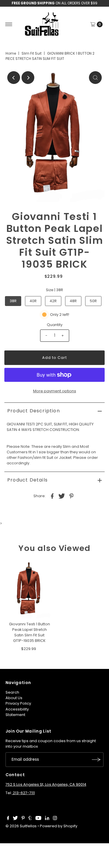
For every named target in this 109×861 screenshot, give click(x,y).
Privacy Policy (18, 703)
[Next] (28, 77)
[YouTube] (38, 819)
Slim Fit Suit (32, 53)
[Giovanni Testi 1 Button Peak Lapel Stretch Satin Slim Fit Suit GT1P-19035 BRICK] (29, 590)
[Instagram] (55, 819)
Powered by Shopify (58, 826)
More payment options (54, 391)
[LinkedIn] (47, 819)
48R (73, 300)
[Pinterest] (23, 819)
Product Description (33, 410)
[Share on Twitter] (62, 496)
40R (33, 300)
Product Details (27, 480)
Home (11, 53)
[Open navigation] (8, 24)
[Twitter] (15, 819)
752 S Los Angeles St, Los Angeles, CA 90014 (46, 784)
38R (13, 300)
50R (93, 300)
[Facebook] (8, 819)
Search (12, 692)
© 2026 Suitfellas (21, 826)
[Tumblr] (30, 819)
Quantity (54, 324)
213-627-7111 (23, 792)
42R (53, 300)
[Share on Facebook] (52, 496)
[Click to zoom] (95, 77)
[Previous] (13, 77)
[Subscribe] (96, 759)
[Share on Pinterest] (71, 496)
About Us (14, 697)
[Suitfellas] (54, 24)
